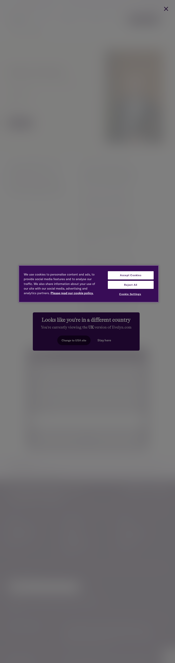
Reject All (130, 284)
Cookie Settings (130, 294)
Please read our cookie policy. (72, 293)
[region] (89, 283)
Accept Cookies (131, 275)
